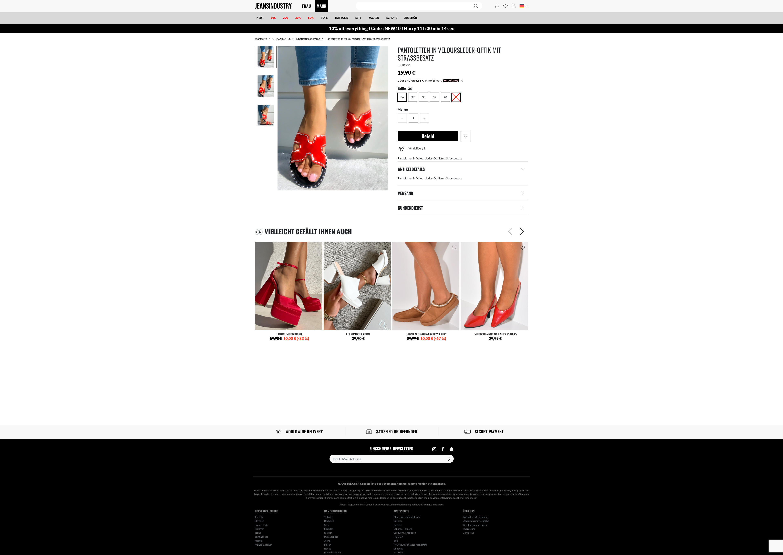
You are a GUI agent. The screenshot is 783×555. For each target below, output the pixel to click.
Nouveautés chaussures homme (410, 544)
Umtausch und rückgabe (476, 520)
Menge (403, 109)
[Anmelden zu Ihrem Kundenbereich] (497, 6)
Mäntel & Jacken (263, 544)
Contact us (468, 532)
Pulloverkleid (331, 536)
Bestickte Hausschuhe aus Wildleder (426, 333)
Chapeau (398, 548)
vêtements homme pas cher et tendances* (455, 497)
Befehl (427, 136)
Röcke (327, 548)
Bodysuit (329, 520)
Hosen (258, 540)
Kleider (328, 532)
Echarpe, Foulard (403, 528)
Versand (405, 193)
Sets (326, 524)
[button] (514, 6)
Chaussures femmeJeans (407, 517)
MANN (321, 6)
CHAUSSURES (281, 38)
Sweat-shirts (261, 524)
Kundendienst (410, 208)
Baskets (398, 520)
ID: (399, 65)
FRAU (306, 6)
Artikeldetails (411, 169)
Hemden (259, 520)
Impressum (469, 528)
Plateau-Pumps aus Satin (290, 333)
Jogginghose (261, 536)
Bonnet (397, 524)
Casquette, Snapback (405, 532)
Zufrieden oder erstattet (475, 517)
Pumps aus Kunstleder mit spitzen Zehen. (495, 333)
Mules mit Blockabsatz (358, 333)
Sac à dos (398, 552)
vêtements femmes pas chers (405, 504)
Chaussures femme (308, 38)
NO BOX (398, 536)
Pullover (259, 528)
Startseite (261, 38)
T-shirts (259, 517)
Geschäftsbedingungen (475, 524)
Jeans (258, 532)
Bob (396, 540)
